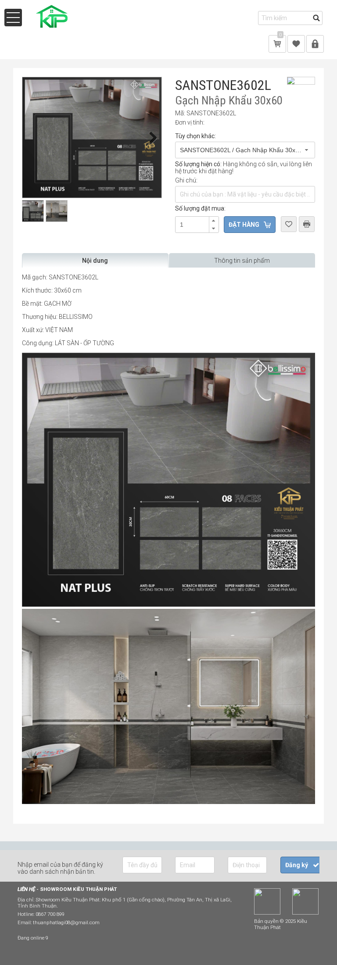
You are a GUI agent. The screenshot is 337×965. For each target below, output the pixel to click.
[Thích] (296, 43)
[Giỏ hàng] (277, 43)
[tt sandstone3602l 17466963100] (168, 801)
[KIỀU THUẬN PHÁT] (53, 28)
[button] (214, 221)
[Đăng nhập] (315, 43)
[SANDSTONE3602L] (91, 137)
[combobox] (245, 150)
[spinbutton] (197, 224)
